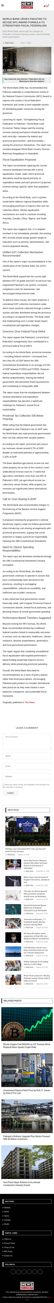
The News (30, 702)
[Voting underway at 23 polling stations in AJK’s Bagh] (13, 965)
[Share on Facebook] (20, 720)
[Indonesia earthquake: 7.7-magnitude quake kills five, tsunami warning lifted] (13, 923)
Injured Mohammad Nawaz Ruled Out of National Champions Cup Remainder (35, 907)
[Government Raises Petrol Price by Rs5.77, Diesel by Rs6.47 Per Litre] (27, 1070)
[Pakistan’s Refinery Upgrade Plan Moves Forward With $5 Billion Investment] (27, 1116)
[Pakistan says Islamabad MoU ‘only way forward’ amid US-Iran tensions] (27, 831)
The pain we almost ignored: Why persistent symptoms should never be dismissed (35, 893)
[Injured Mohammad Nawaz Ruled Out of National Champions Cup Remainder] (13, 909)
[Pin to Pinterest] (33, 720)
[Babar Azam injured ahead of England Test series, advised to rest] (13, 881)
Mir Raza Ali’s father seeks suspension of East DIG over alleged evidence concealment (36, 936)
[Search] (51, 5)
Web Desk (9, 43)
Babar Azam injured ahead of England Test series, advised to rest (37, 879)
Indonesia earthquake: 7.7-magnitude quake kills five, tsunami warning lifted (35, 921)
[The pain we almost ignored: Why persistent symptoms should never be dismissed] (13, 895)
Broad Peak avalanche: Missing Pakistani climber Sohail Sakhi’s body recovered (37, 978)
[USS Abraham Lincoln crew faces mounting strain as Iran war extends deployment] (13, 951)
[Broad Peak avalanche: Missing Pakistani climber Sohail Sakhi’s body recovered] (13, 979)
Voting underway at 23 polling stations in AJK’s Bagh (36, 963)
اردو (46, 5)
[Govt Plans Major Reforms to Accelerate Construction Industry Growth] (27, 1162)
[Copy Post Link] (45, 720)
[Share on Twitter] (26, 720)
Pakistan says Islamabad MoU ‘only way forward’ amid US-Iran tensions (25, 850)
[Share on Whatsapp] (39, 720)
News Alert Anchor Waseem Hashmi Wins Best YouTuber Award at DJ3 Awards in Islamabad (35, 864)
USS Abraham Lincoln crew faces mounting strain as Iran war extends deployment (36, 950)
